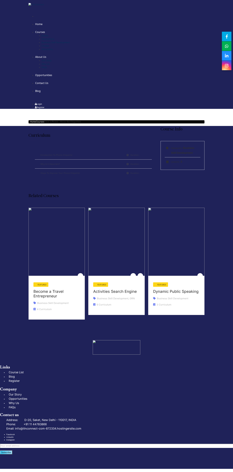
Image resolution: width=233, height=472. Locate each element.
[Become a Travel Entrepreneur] (57, 242)
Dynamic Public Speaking (176, 291)
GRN (132, 298)
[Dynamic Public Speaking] (176, 242)
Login (39, 104)
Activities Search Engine (115, 291)
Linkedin (10, 437)
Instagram (10, 440)
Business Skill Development (53, 303)
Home (33, 121)
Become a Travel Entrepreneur (48, 293)
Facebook (10, 434)
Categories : (177, 148)
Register (40, 107)
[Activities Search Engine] (116, 242)
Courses (40, 121)
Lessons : (176, 162)
